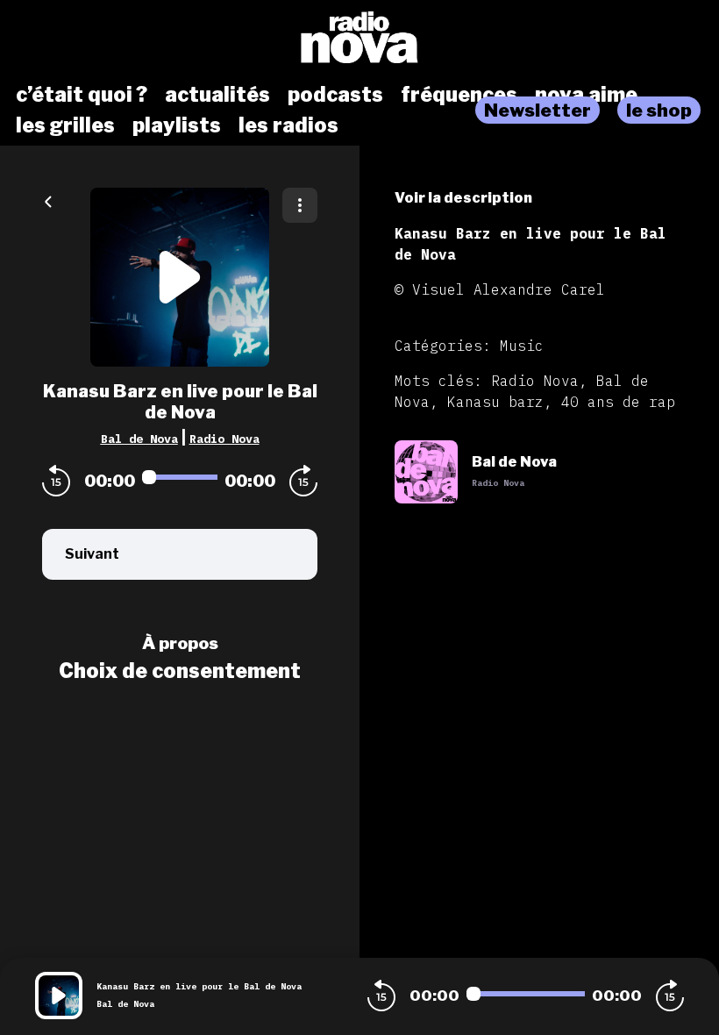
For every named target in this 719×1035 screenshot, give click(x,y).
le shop (659, 110)
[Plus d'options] (299, 205)
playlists (176, 125)
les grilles (65, 125)
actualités (217, 94)
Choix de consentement (180, 671)
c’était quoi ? (81, 94)
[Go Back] (48, 200)
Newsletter (537, 110)
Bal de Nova (139, 438)
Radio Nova (224, 438)
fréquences (459, 94)
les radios (288, 125)
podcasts (335, 94)
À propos (180, 642)
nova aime (586, 94)
